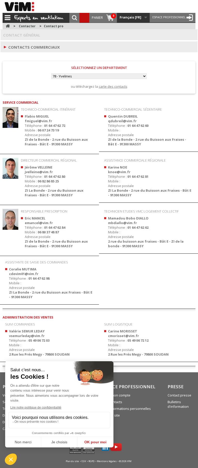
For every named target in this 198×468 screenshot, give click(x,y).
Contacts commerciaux (34, 47)
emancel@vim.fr (39, 222)
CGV (83, 461)
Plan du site (72, 461)
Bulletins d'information (178, 404)
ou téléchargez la (99, 86)
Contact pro (53, 26)
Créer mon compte (116, 395)
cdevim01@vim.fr (23, 273)
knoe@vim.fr (119, 172)
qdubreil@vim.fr (122, 121)
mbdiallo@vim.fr (122, 222)
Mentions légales (107, 461)
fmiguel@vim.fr (38, 121)
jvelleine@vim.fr (39, 172)
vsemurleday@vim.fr (27, 335)
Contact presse (179, 395)
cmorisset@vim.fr (123, 335)
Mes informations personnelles (126, 408)
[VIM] (21, 6)
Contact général (21, 35)
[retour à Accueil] (8, 26)
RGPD (91, 461)
